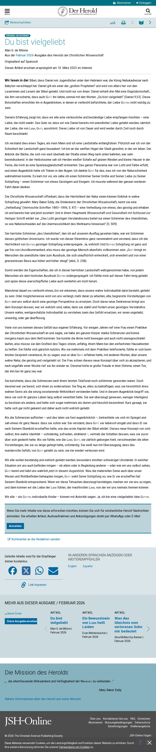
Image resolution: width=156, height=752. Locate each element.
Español (87, 566)
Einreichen (144, 718)
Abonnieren (124, 2)
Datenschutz (142, 722)
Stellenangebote (140, 726)
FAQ (132, 718)
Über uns (95, 718)
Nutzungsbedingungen (118, 722)
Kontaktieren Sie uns (115, 718)
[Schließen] (149, 742)
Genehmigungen (118, 726)
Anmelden (15, 526)
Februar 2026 (24, 55)
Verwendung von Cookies (74, 747)
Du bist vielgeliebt (59, 620)
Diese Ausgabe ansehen (22, 621)
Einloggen (145, 2)
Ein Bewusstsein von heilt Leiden (96, 622)
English (72, 566)
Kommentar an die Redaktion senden (35, 539)
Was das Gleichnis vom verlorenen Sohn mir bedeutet (128, 624)
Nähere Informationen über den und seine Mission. (43, 699)
